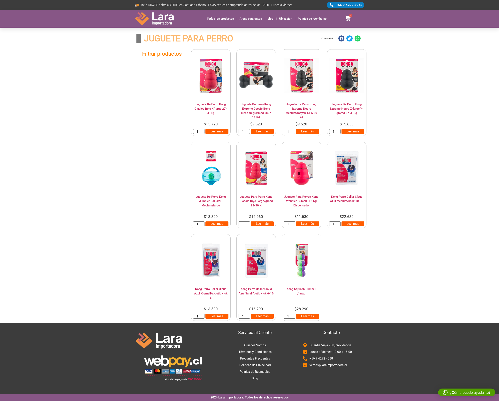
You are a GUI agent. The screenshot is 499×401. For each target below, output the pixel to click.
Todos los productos (220, 18)
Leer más (217, 131)
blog (270, 18)
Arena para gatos (251, 18)
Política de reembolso (312, 18)
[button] (341, 38)
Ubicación (285, 18)
